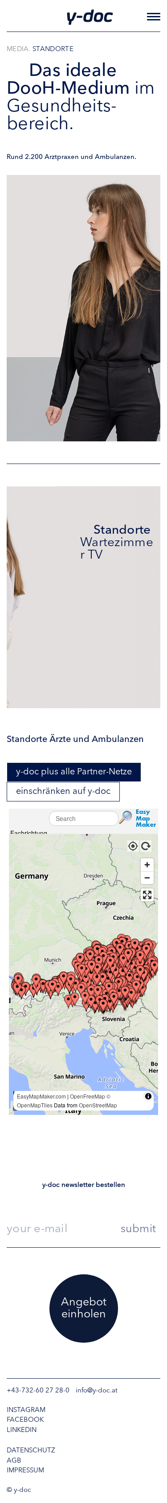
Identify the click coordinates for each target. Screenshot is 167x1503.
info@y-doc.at (97, 1391)
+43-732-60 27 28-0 (38, 1391)
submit (138, 1229)
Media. (19, 49)
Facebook (25, 1420)
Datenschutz (31, 1450)
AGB (14, 1461)
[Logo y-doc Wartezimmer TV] (89, 17)
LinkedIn (22, 1430)
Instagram (26, 1410)
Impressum (25, 1470)
